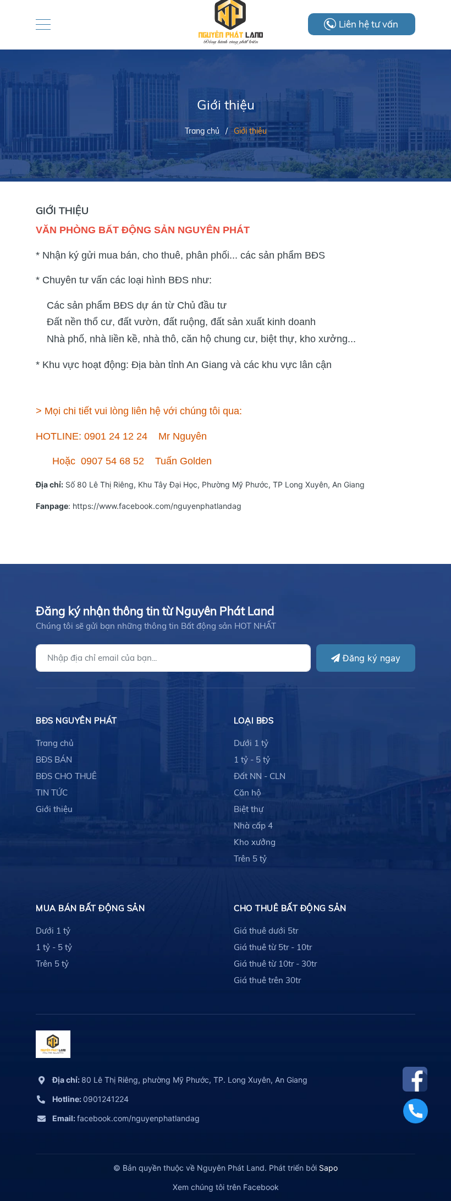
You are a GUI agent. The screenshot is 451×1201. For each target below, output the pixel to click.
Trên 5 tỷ (250, 858)
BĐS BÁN (54, 759)
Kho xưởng (255, 842)
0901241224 (90, 1099)
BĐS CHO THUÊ (66, 776)
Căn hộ (247, 792)
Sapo (328, 1167)
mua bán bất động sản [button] (90, 908)
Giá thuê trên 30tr (267, 980)
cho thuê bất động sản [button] (290, 908)
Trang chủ (55, 743)
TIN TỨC (52, 792)
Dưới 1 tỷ (251, 743)
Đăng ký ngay (370, 657)
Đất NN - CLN (259, 776)
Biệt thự (248, 809)
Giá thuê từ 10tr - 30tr (275, 963)
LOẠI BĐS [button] (253, 720)
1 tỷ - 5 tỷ (252, 759)
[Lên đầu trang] (415, 1143)
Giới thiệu (54, 809)
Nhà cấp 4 (253, 825)
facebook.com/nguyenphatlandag (126, 1118)
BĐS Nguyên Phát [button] (76, 720)
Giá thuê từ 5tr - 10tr (273, 947)
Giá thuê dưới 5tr (266, 930)
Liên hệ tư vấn (368, 24)
